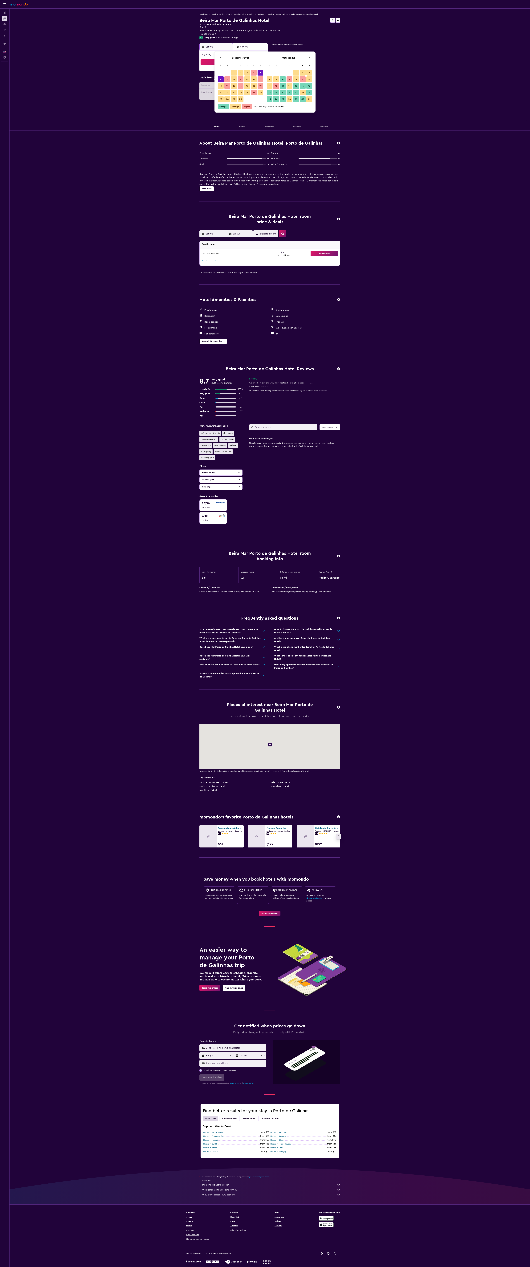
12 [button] (260, 79)
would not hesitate (223, 452)
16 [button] (241, 86)
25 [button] (254, 92)
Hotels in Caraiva (210, 1152)
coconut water (227, 439)
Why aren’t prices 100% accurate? (219, 1195)
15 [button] (234, 86)
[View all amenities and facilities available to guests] (338, 300)
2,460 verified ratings (227, 38)
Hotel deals (203, 14)
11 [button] (254, 79)
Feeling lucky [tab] (249, 1118)
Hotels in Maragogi (278, 1152)
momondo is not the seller (215, 1185)
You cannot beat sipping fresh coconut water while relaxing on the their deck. (288, 391)
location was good (209, 439)
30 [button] (240, 99)
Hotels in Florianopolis (213, 1136)
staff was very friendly (210, 433)
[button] (5, 4)
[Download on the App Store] (326, 1224)
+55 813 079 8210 (208, 34)
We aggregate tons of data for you (219, 1190)
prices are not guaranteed (259, 1177)
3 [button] (247, 73)
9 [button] (240, 79)
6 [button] (220, 79)
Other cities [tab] (210, 1118)
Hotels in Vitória (210, 1148)
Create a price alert (314, 898)
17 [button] (247, 86)
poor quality (206, 452)
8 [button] (234, 79)
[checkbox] (213, 505)
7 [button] (227, 79)
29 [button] (234, 99)
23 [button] (240, 92)
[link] (269, 913)
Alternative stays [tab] (229, 1118)
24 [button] (247, 92)
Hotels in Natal (276, 1148)
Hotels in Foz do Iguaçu (280, 1144)
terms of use (234, 1083)
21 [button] (227, 92)
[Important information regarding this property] (338, 556)
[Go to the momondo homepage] (19, 4)
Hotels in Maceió (210, 1140)
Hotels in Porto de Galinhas (277, 14)
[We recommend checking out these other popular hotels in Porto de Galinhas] (338, 817)
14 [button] (227, 86)
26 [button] (260, 92)
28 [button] (227, 99)
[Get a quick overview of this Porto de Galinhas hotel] (338, 143)
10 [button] (247, 79)
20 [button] (220, 92)
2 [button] (240, 73)
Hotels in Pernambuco (255, 14)
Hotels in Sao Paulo (278, 1132)
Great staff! (258, 387)
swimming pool (207, 458)
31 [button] (309, 99)
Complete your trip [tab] (270, 1118)
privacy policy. (248, 1083)
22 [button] (234, 92)
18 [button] (254, 86)
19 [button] (260, 86)
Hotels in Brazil (238, 14)
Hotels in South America (220, 14)
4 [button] (254, 73)
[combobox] (235, 1048)
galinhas (233, 445)
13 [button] (221, 86)
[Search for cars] (4, 24)
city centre (228, 433)
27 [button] (221, 99)
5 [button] (260, 73)
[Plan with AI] (4, 36)
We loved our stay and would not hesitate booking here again (281, 383)
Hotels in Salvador (278, 1136)
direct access (220, 445)
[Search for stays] (4, 18)
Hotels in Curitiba (210, 1144)
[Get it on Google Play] (326, 1218)
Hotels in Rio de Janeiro (213, 1132)
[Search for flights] (4, 12)
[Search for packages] (4, 30)
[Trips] (4, 44)
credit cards (206, 445)
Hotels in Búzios (277, 1140)
